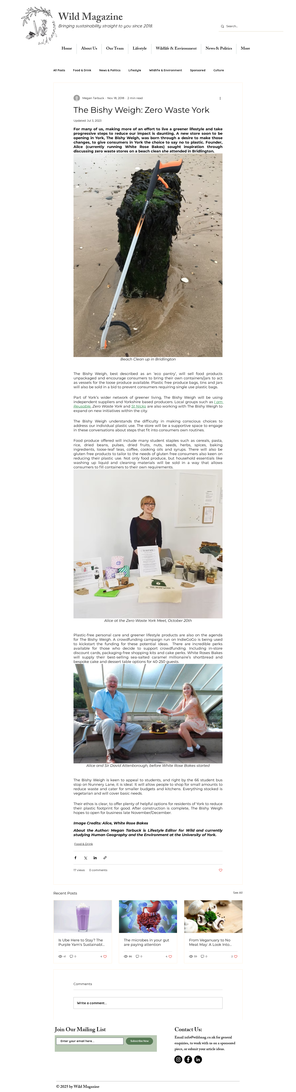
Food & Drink (82, 70)
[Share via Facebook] (75, 858)
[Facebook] (188, 1059)
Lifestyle (134, 70)
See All (238, 892)
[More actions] (220, 98)
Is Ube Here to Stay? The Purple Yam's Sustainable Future (81, 942)
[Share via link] (105, 858)
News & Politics (109, 70)
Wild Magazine (90, 18)
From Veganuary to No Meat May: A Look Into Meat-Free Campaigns (209, 942)
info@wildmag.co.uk (199, 1038)
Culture (218, 70)
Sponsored (197, 70)
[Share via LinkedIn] (95, 858)
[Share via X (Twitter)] (85, 858)
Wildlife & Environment (165, 70)
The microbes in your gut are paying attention (146, 942)
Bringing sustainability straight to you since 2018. (105, 25)
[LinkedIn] (198, 1059)
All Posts (59, 70)
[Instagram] (178, 1059)
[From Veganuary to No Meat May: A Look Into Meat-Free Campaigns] (213, 916)
